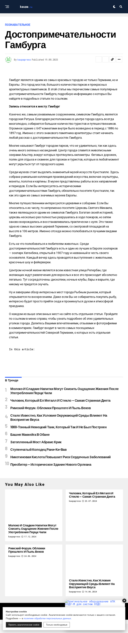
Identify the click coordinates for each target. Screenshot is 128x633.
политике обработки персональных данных (47, 618)
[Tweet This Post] (105, 59)
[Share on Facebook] (99, 59)
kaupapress (24, 59)
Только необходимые (56, 625)
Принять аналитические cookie (23, 625)
